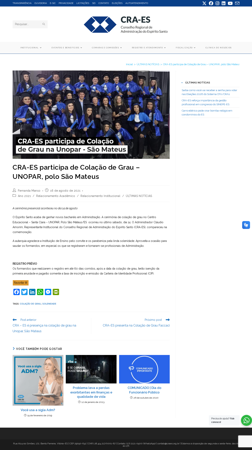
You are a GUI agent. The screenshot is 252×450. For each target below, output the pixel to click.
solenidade (49, 304)
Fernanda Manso (29, 190)
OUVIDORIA (40, 3)
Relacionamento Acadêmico (55, 196)
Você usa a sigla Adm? (38, 410)
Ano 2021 (24, 196)
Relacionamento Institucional (100, 196)
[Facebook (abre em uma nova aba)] (211, 3)
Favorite (19, 282)
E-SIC (53, 3)
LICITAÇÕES (82, 3)
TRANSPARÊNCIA (22, 3)
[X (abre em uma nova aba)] (204, 3)
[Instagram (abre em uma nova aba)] (217, 3)
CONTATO (103, 3)
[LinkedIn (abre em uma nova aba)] (223, 3)
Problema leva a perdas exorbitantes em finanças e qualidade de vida (91, 392)
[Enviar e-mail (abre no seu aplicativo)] (236, 3)
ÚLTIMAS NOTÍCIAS (139, 196)
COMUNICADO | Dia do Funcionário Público (144, 390)
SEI (93, 3)
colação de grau (30, 304)
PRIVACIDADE (66, 3)
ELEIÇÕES (117, 3)
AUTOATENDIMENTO (136, 3)
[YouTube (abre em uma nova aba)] (230, 3)
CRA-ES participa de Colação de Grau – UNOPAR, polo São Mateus (201, 64)
